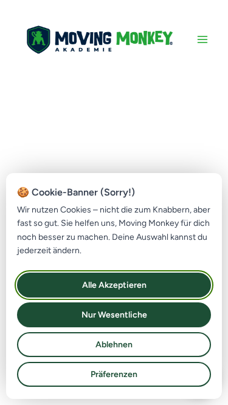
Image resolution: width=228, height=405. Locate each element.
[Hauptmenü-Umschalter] (202, 39)
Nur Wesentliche (114, 315)
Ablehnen (114, 344)
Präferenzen (114, 374)
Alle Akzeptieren (114, 285)
